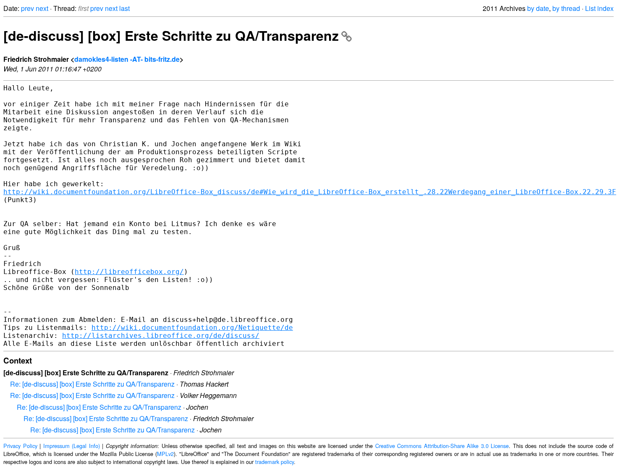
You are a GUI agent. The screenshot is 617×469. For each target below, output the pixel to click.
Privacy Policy (20, 446)
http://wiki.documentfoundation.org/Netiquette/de (192, 328)
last (124, 8)
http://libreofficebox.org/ (129, 272)
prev (27, 8)
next (42, 8)
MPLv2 (165, 454)
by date (538, 8)
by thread (566, 8)
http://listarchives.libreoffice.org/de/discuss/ (160, 336)
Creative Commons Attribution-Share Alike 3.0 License (442, 446)
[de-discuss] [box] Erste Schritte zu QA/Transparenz (171, 35)
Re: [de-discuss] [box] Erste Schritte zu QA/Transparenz (92, 384)
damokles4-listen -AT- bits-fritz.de (127, 59)
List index (599, 8)
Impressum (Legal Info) (71, 446)
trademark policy (274, 462)
